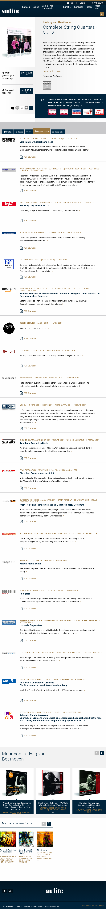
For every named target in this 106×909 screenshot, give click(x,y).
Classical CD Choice (29, 500)
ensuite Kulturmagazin (31, 440)
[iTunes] (26, 107)
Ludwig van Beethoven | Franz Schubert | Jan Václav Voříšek (53, 809)
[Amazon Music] (22, 107)
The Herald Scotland (30, 652)
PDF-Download (30, 157)
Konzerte (78, 7)
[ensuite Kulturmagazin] (9, 441)
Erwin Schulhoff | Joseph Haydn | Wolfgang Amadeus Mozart (44, 855)
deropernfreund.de (29, 139)
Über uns (97, 7)
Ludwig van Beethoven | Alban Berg (89, 811)
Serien (36, 7)
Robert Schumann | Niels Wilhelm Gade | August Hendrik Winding (8, 859)
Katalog (26, 7)
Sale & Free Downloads (47, 7)
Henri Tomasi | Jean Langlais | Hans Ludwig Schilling (25, 859)
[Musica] (9, 407)
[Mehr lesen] (89, 150)
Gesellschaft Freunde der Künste (36, 712)
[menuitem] (26, 7)
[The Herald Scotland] (9, 653)
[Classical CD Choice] (9, 501)
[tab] (8, 131)
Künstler (67, 7)
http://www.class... (36, 171)
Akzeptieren (86, 905)
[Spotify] (17, 107)
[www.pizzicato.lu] (9, 471)
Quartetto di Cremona (52, 71)
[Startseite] (10, 10)
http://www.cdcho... (29, 502)
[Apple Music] (13, 107)
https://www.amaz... (29, 290)
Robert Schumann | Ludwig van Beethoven (16, 813)
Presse (89, 7)
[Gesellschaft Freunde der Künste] (9, 715)
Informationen (98, 905)
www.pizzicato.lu (28, 470)
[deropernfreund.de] (9, 140)
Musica (23, 405)
